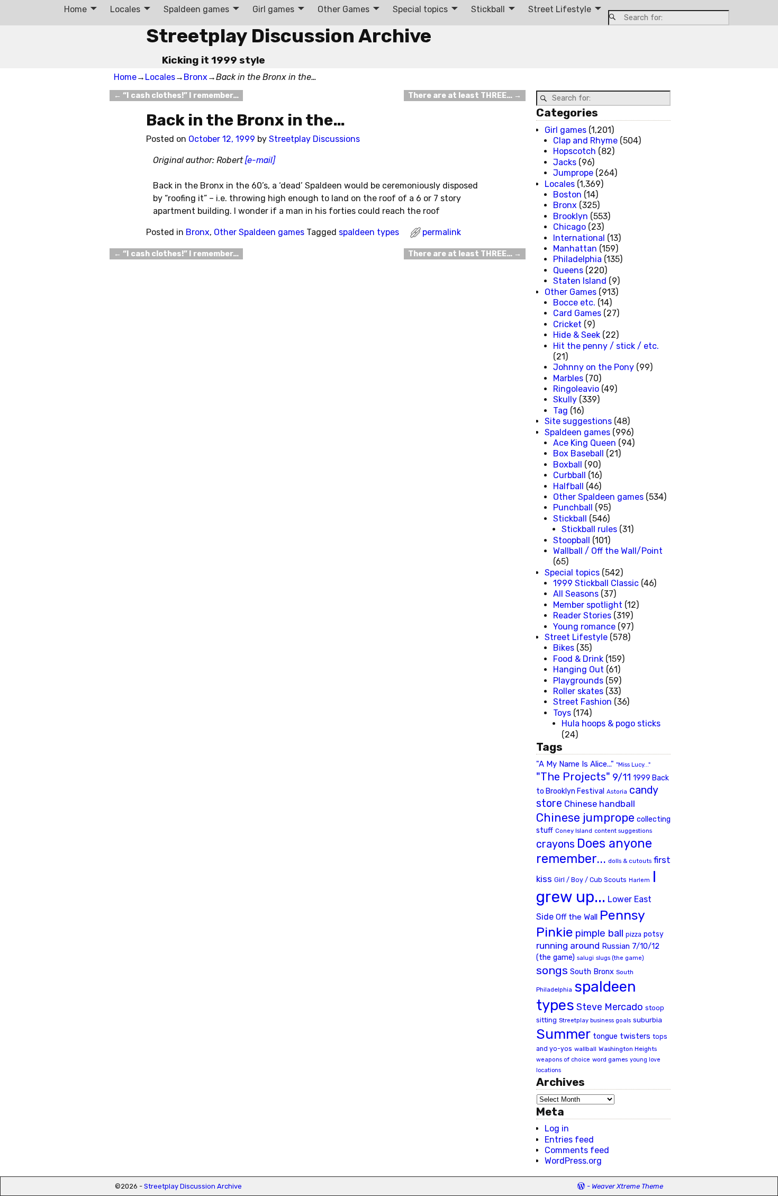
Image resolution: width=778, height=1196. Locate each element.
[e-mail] (260, 160)
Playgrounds (578, 681)
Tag (560, 411)
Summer (563, 1034)
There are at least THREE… (464, 95)
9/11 (621, 777)
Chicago (569, 227)
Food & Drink (578, 659)
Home (75, 9)
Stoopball (571, 540)
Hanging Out (578, 669)
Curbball (569, 475)
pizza (633, 934)
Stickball (488, 9)
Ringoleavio (576, 389)
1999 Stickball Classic (596, 583)
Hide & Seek (576, 335)
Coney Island (573, 830)
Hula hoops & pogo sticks (611, 723)
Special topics (420, 9)
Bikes (563, 648)
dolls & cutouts (630, 861)
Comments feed (577, 1150)
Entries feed (569, 1140)
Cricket (567, 324)
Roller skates (578, 691)
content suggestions (623, 830)
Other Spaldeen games (259, 232)
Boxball (567, 465)
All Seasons (576, 594)
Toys (562, 713)
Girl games (273, 9)
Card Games (577, 313)
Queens (568, 270)
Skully (565, 399)
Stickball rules (589, 529)
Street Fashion (582, 702)
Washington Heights (628, 1049)
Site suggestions (578, 421)
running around (568, 945)
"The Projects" (573, 776)
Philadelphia (577, 259)
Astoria (617, 791)
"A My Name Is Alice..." (575, 764)
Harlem (639, 880)
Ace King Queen (584, 443)
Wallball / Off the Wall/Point (608, 551)
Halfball (568, 486)
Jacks (564, 162)
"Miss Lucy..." (633, 764)
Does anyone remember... (594, 851)
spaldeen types (369, 232)
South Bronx (592, 971)
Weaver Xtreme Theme (627, 1186)
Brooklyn (570, 216)
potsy (654, 934)
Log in (557, 1128)
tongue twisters (621, 1036)
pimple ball (599, 933)
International (579, 238)
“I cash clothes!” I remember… (176, 95)
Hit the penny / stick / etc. (606, 346)
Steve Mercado (609, 1006)
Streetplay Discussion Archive (288, 35)
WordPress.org (573, 1161)
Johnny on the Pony (593, 367)
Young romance (584, 627)
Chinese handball (599, 803)
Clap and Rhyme (585, 141)
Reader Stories (582, 615)
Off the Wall (577, 917)
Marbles (568, 378)
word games (610, 1059)
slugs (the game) (620, 957)
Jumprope (573, 173)
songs (552, 970)
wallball (585, 1049)
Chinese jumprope (585, 817)
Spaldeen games (196, 9)
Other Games (343, 9)
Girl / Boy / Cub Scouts (590, 880)
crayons (555, 844)
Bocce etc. (574, 303)
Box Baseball (578, 453)
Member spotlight (587, 605)
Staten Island (580, 281)
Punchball (573, 507)
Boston (567, 195)
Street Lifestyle (559, 9)
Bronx (195, 77)
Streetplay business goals (595, 1020)
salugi (585, 958)
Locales (125, 9)
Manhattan (575, 249)
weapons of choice (563, 1059)
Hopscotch (574, 151)
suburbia (647, 1019)
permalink (441, 232)
